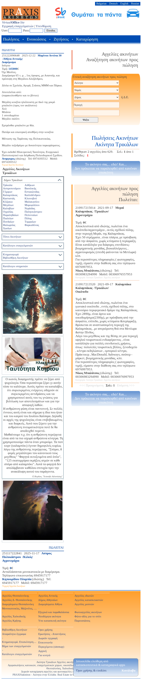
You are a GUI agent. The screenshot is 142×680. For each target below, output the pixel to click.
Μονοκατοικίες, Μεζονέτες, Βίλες (19, 608)
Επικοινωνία (45, 642)
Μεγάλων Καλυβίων (8, 206)
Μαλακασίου (32, 201)
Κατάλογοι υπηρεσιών (15, 266)
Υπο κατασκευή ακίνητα (52, 620)
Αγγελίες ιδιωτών (84, 595)
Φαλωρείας (9, 224)
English (124, 3)
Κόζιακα (8, 201)
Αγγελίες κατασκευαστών (89, 599)
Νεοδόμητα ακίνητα (49, 616)
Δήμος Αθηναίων (48, 599)
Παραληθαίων (11, 214)
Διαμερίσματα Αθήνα (50, 604)
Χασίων (7, 228)
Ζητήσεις (61, 39)
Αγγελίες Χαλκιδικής (14, 616)
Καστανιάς (9, 198)
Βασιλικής (30, 188)
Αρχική (42, 650)
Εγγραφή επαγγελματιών (18, 26)
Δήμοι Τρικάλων (13, 180)
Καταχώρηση (87, 39)
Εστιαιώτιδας (32, 191)
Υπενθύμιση (43, 26)
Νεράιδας (30, 208)
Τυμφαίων (30, 221)
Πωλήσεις (11, 39)
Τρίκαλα (7, 185)
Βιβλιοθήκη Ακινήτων (14, 629)
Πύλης (28, 218)
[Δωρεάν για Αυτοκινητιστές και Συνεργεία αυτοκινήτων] (97, 18)
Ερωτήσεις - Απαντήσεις (52, 633)
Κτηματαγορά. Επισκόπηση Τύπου (19, 641)
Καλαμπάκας (10, 195)
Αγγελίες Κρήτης (11, 620)
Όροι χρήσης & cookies (91, 670)
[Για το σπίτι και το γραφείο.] (32, 304)
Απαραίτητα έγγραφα (14, 633)
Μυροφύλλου (32, 205)
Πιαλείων (8, 218)
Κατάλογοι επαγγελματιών (18, 245)
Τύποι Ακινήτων (12, 236)
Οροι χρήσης (45, 629)
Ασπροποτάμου (12, 188)
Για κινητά (44, 655)
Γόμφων (7, 191)
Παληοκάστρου (33, 211)
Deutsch (113, 3)
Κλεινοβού (31, 198)
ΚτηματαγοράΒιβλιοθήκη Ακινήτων (15, 256)
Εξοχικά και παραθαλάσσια (53, 612)
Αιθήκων (30, 185)
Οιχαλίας (8, 211)
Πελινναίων (31, 214)
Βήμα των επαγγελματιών (16, 646)
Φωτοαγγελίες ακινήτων (88, 612)
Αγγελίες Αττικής (48, 595)
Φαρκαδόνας (32, 224)
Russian (135, 3)
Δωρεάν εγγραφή (48, 638)
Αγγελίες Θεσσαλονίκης (15, 595)
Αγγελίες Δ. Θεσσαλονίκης (17, 599)
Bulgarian (101, 3)
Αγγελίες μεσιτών (84, 604)
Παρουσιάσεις (82, 620)
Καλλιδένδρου (32, 195)
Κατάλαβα (128, 670)
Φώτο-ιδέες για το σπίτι (88, 616)
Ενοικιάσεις (36, 39)
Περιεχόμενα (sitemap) (51, 646)
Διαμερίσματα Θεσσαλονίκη (18, 604)
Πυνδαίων (8, 221)
